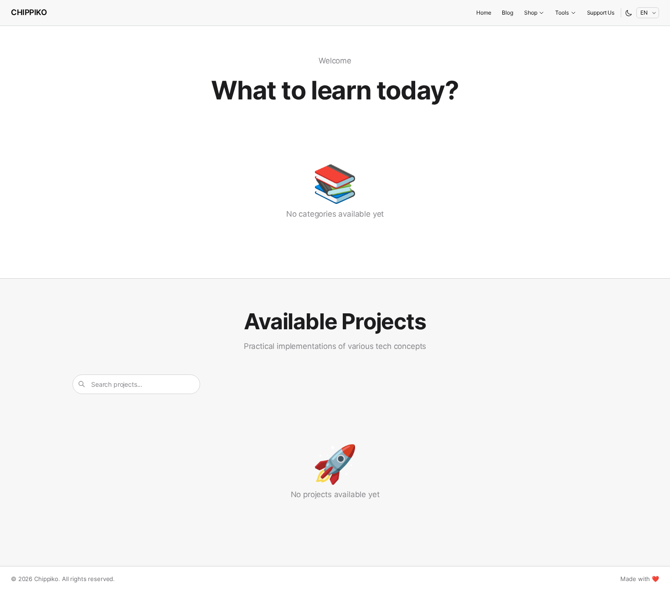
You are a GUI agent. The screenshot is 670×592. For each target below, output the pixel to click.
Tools (561, 12)
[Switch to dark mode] (628, 13)
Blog (507, 12)
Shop (530, 12)
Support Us (600, 12)
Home (483, 12)
